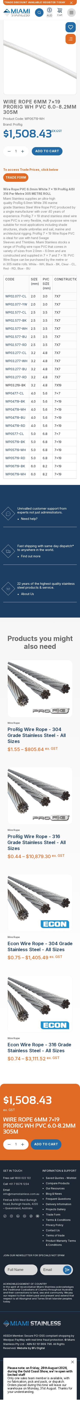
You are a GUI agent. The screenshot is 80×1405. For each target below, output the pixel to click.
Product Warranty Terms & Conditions (61, 1243)
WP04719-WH (15, 409)
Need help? (29, 518)
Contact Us (53, 1230)
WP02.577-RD (16, 345)
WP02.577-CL (15, 312)
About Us (27, 594)
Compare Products (58, 1183)
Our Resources (55, 1188)
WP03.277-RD (16, 377)
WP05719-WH (15, 450)
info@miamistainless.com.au (21, 1194)
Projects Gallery (56, 1209)
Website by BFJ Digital (31, 1348)
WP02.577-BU (16, 337)
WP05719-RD (15, 458)
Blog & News (54, 1193)
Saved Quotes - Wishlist (61, 1178)
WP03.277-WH (16, 361)
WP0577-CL (14, 434)
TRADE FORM (16, 177)
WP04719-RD (15, 426)
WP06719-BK (15, 466)
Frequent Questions (58, 1198)
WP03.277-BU (16, 369)
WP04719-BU (15, 418)
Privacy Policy (54, 1225)
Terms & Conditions (58, 1219)
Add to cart (47, 151)
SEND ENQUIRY (67, 1270)
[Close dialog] (73, 1362)
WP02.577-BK (15, 321)
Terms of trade (55, 1235)
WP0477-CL (14, 393)
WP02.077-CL (15, 296)
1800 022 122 (23, 1178)
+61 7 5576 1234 (19, 1184)
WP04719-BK (15, 401)
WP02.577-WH (16, 329)
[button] (39, 12)
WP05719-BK (15, 442)
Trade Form (53, 1214)
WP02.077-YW (16, 304)
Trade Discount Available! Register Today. (34, 2)
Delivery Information (58, 1204)
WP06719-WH (15, 474)
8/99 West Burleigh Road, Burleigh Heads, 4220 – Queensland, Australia (20, 1204)
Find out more (31, 556)
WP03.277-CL (15, 353)
